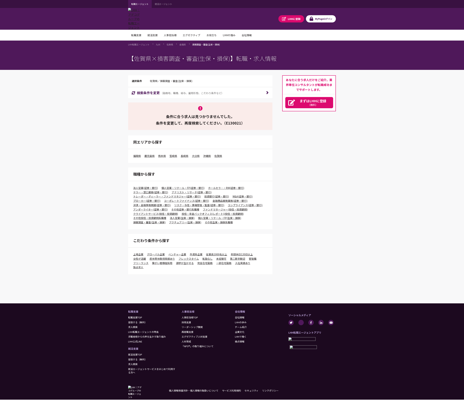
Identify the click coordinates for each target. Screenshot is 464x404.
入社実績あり (242, 263)
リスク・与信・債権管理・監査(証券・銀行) (199, 205)
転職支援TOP (135, 317)
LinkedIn (321, 322)
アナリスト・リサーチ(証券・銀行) (192, 192)
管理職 (252, 258)
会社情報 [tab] (247, 35)
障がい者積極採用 (162, 263)
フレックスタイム (189, 258)
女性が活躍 (139, 258)
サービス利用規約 (231, 390)
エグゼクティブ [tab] (191, 35)
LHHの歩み (240, 322)
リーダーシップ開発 (192, 327)
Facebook (311, 322)
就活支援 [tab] (153, 35)
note (301, 322)
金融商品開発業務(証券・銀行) (230, 201)
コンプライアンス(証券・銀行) (245, 205)
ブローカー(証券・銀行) (146, 201)
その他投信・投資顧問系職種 (149, 218)
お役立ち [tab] (211, 35)
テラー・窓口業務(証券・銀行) (150, 192)
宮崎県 (173, 156)
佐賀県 (170, 44)
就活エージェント (163, 3)
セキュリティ (251, 390)
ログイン (323, 18)
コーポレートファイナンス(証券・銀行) (186, 201)
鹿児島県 (149, 156)
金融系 (182, 44)
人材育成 (186, 341)
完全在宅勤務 (205, 263)
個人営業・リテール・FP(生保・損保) (219, 218)
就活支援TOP (135, 354)
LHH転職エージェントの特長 (143, 332)
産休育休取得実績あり (162, 258)
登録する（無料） (137, 322)
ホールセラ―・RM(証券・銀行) (226, 188)
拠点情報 (239, 341)
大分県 (196, 156)
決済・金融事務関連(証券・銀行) (152, 205)
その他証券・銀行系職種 (185, 209)
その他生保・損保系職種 (219, 222)
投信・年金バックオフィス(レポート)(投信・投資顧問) (213, 214)
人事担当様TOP (190, 317)
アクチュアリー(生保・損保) (185, 222)
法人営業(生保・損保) (182, 218)
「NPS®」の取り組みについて (198, 346)
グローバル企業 (156, 254)
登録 (294, 19)
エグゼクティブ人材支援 (194, 336)
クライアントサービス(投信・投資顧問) (155, 214)
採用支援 (186, 322)
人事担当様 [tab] (170, 35)
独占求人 (138, 267)
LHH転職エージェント (139, 44)
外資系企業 (196, 254)
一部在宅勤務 (223, 263)
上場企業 (138, 254)
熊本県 (162, 156)
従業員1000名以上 (216, 254)
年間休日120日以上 (242, 254)
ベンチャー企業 (177, 254)
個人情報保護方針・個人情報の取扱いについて (193, 390)
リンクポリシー (270, 390)
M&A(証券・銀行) (242, 196)
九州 (158, 44)
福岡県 (137, 156)
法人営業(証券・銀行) (145, 188)
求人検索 (133, 327)
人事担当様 (188, 311)
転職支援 (133, 311)
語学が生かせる (185, 263)
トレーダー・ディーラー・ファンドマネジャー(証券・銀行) (167, 196)
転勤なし (207, 258)
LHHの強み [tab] (229, 35)
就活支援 (133, 348)
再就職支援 (187, 332)
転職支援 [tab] (136, 35)
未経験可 (221, 258)
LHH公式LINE (135, 341)
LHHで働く (240, 336)
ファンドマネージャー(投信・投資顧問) (225, 209)
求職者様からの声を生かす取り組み (147, 336)
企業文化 (239, 332)
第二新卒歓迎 (237, 258)
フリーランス (140, 263)
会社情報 (240, 311)
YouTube (331, 322)
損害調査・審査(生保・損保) (206, 44)
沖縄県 (207, 156)
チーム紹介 (241, 327)
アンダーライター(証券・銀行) (150, 209)
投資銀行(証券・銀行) (216, 196)
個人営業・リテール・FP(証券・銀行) (182, 188)
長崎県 (184, 156)
